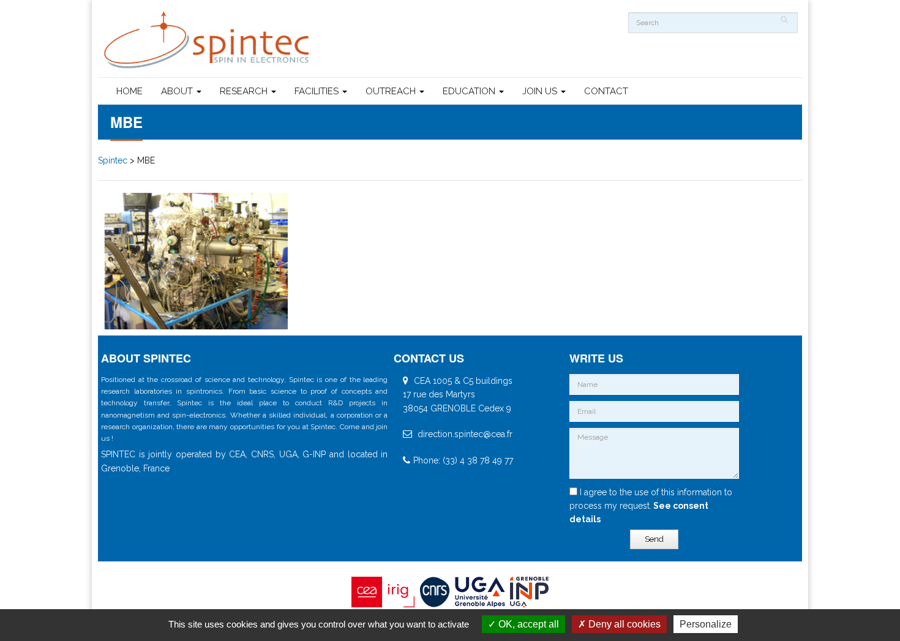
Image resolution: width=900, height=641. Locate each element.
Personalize (706, 624)
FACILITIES (317, 91)
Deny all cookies (623, 624)
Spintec (112, 160)
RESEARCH (245, 91)
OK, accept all (527, 624)
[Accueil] (208, 40)
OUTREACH (392, 91)
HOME (129, 91)
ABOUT (178, 91)
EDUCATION (470, 91)
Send (654, 539)
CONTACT (606, 91)
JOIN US (541, 91)
